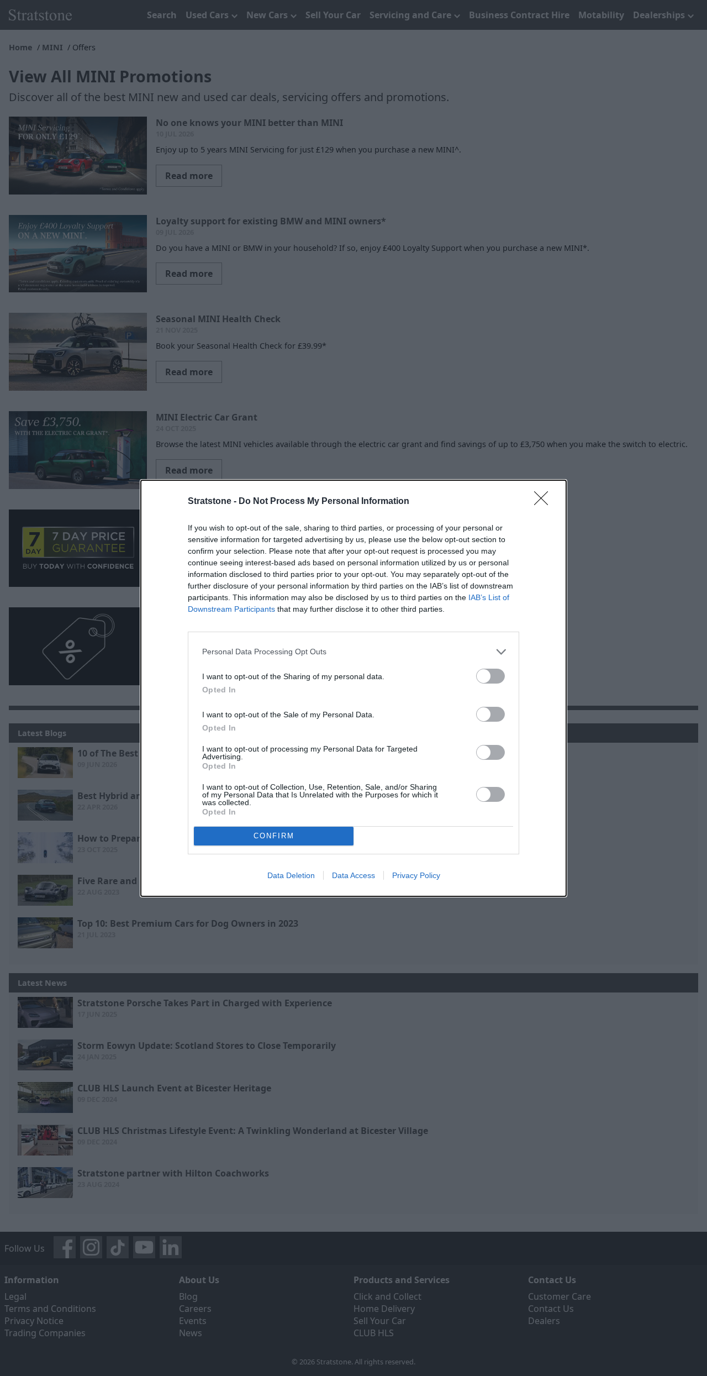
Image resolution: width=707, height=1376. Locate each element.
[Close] (544, 501)
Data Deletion (291, 875)
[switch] (490, 676)
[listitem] (353, 652)
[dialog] (353, 688)
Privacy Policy (416, 875)
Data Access (353, 875)
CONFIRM (274, 836)
